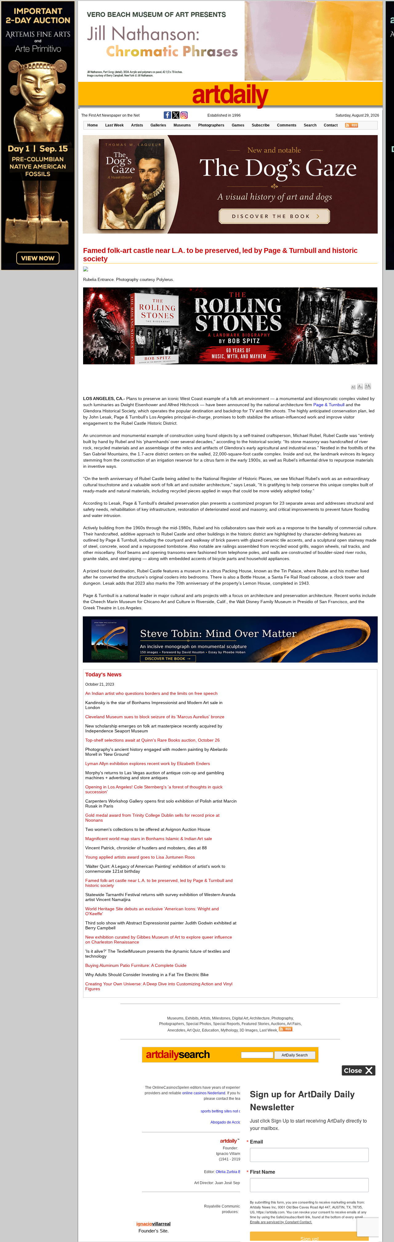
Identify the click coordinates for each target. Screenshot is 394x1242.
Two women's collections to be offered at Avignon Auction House (147, 829)
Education (210, 1030)
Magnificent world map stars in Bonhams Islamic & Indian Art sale (148, 838)
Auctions (278, 1024)
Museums (182, 125)
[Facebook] (167, 117)
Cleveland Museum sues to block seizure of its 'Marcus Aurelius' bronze (154, 716)
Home (92, 125)
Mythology (229, 1030)
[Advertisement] (306, 714)
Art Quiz (193, 1030)
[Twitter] (175, 117)
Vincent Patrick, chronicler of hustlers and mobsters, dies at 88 (146, 847)
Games (238, 125)
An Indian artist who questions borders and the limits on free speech (151, 693)
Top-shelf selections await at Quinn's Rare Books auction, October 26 (152, 740)
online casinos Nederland (203, 1093)
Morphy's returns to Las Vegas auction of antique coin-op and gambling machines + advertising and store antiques (154, 775)
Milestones (221, 1018)
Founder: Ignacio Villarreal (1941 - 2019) (230, 1153)
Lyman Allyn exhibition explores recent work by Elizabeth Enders (147, 763)
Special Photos (198, 1024)
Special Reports (226, 1024)
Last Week (114, 125)
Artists (137, 125)
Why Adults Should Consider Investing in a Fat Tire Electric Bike (147, 974)
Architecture (260, 1018)
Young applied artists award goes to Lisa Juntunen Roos (140, 857)
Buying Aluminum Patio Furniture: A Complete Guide (136, 965)
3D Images (248, 1030)
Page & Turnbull (328, 404)
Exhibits (192, 1018)
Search (310, 125)
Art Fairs (294, 1024)
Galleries (158, 125)
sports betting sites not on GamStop (230, 1111)
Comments (286, 125)
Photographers (211, 125)
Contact (331, 125)
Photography (282, 1018)
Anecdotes (176, 1030)
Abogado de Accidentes (230, 1122)
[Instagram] (184, 117)
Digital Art (240, 1018)
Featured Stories (255, 1024)
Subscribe (261, 125)
